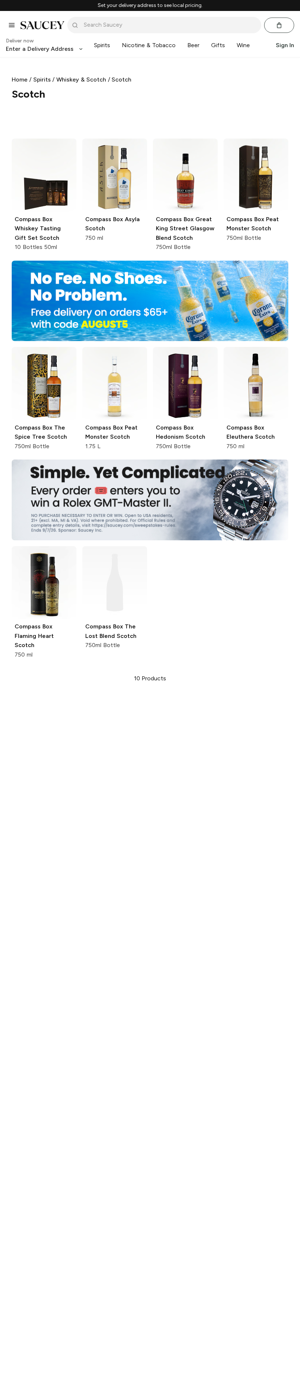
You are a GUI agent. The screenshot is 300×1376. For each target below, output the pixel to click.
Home (19, 79)
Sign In (285, 45)
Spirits (42, 79)
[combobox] (169, 25)
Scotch (121, 79)
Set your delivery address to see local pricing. (150, 5)
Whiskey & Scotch (81, 79)
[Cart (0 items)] (279, 25)
